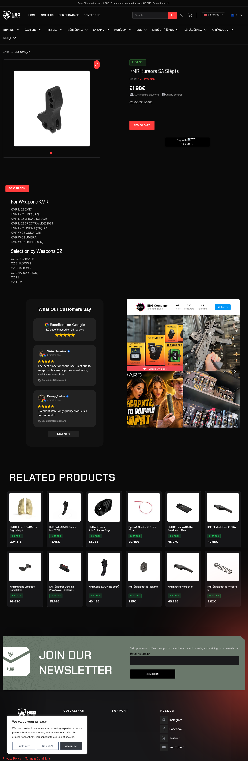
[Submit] (172, 15)
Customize (23, 745)
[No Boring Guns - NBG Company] (11, 15)
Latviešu (214, 15)
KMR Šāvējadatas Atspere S (222, 588)
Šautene (31, 29)
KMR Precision (146, 78)
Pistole (52, 29)
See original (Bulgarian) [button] (54, 380)
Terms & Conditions (38, 758)
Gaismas (98, 29)
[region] (47, 735)
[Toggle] (18, 30)
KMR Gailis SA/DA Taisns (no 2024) (62, 529)
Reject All (47, 745)
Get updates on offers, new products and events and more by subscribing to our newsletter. (184, 648)
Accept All (71, 745)
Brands (8, 29)
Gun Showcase (69, 15)
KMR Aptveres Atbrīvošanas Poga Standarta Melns (99, 529)
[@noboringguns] (140, 307)
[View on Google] (41, 353)
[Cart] (190, 15)
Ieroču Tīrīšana (163, 29)
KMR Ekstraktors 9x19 (180, 586)
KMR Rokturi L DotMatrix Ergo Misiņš (23, 529)
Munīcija (120, 29)
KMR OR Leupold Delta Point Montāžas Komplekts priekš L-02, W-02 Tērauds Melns (183, 529)
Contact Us (92, 15)
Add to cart (142, 125)
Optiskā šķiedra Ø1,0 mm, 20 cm (142, 529)
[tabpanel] (52, 108)
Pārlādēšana (193, 29)
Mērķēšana (75, 29)
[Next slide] (237, 371)
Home (32, 15)
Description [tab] (17, 188)
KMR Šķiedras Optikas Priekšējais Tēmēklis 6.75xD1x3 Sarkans (61, 588)
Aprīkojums (220, 29)
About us (47, 15)
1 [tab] (51, 153)
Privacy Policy (12, 758)
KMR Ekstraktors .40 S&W (222, 527)
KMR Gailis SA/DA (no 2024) (104, 586)
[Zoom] (97, 64)
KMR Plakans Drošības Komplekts (22, 588)
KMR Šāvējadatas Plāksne (143, 586)
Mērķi (7, 38)
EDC (139, 29)
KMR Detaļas (22, 52)
